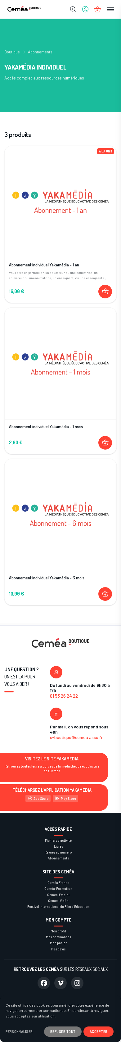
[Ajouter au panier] (105, 291)
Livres (58, 846)
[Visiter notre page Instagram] (77, 983)
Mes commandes (58, 937)
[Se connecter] (85, 9)
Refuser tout (63, 1031)
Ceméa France (58, 883)
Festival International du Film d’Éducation (58, 906)
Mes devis (58, 949)
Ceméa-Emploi (58, 895)
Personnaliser (19, 1031)
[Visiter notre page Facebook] (44, 983)
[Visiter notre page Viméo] (60, 983)
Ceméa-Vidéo (58, 901)
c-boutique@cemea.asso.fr (76, 737)
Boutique (12, 51)
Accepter (99, 1031)
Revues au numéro (58, 852)
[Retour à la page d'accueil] (24, 9)
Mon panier (58, 943)
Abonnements (40, 51)
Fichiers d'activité (58, 840)
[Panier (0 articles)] (97, 9)
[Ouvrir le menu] (110, 9)
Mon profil (58, 931)
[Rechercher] (73, 9)
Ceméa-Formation (58, 888)
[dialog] (60, 1018)
